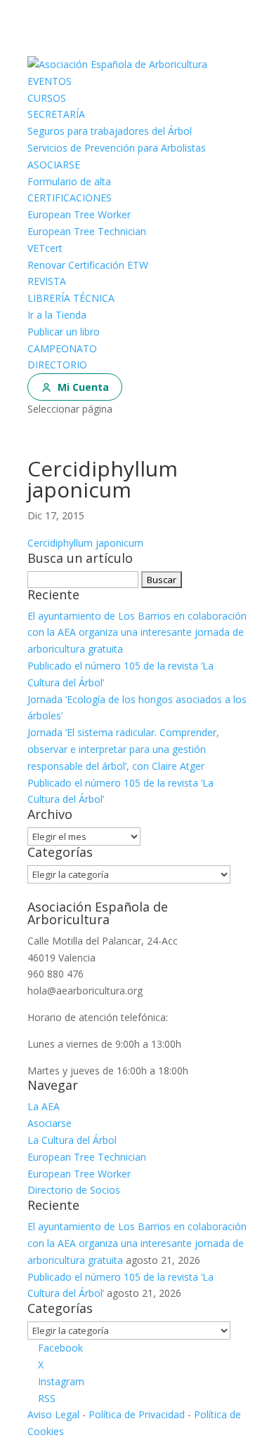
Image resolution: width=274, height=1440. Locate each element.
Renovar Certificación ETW (87, 265)
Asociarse (49, 1123)
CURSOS (46, 98)
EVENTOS (49, 81)
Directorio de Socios (73, 1189)
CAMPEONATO (62, 348)
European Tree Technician (86, 231)
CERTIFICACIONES (69, 197)
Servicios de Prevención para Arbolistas (116, 147)
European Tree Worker (79, 214)
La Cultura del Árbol (72, 1140)
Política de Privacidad (137, 1414)
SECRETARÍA (56, 114)
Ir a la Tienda (56, 314)
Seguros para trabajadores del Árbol (109, 131)
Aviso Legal (53, 1414)
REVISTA (46, 281)
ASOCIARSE (53, 164)
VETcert (45, 248)
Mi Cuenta (83, 387)
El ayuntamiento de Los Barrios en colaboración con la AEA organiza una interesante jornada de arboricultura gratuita (137, 632)
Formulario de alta (69, 181)
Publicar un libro (63, 331)
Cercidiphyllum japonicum (85, 542)
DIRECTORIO (57, 364)
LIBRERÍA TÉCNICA (71, 298)
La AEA (43, 1106)
